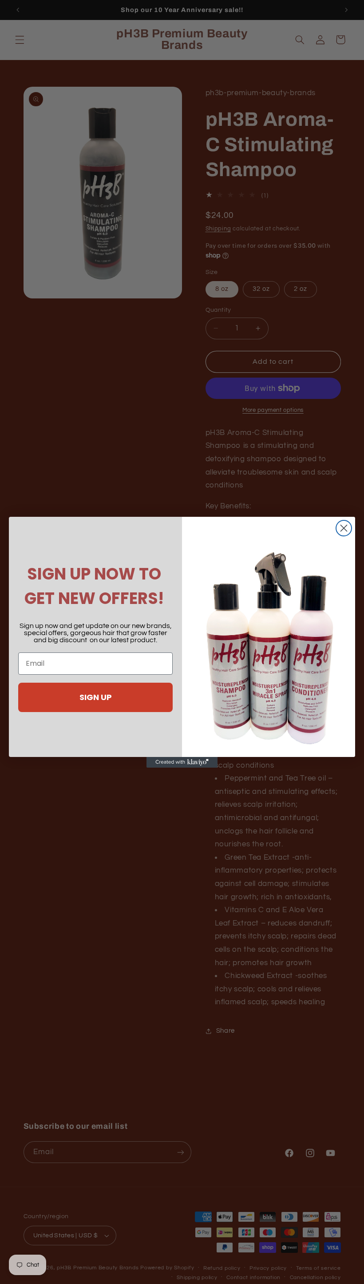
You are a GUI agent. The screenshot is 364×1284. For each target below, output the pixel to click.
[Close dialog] (344, 528)
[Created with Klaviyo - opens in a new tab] (182, 762)
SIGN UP (95, 697)
